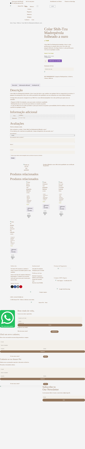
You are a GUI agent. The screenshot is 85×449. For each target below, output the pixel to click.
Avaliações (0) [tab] (35, 85)
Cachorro (27, 19)
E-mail (11, 149)
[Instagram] (12, 286)
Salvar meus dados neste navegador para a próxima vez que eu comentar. (26, 155)
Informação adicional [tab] (24, 85)
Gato (33, 19)
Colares (29, 9)
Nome (11, 144)
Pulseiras (29, 14)
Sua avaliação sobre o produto (17, 137)
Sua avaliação (13, 133)
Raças (15, 23)
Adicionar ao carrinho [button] (29, 209)
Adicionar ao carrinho (55, 61)
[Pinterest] (20, 286)
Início (11, 23)
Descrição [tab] (14, 85)
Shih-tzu (19, 23)
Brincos (32, 6)
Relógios (29, 17)
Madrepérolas (63, 76)
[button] (37, 6)
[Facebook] (15, 286)
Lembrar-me (21, 323)
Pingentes (29, 11)
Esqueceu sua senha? (23, 327)
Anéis (26, 6)
